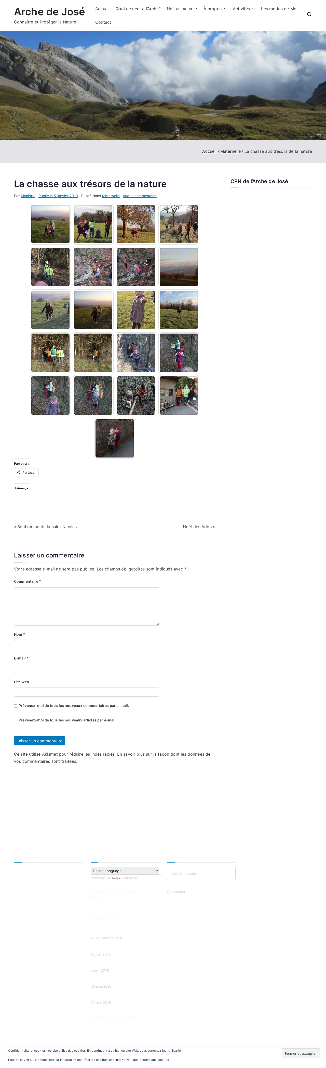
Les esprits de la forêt (32, 878)
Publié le (58, 196)
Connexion (176, 891)
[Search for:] (201, 873)
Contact (103, 22)
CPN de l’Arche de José (259, 181)
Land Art (21, 887)
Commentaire (27, 581)
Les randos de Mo (278, 8)
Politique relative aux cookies (147, 1060)
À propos (212, 8)
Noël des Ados (197, 526)
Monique (28, 196)
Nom (19, 634)
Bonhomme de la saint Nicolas (47, 526)
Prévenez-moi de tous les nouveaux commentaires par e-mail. (74, 705)
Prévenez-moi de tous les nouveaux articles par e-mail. (68, 720)
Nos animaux (179, 8)
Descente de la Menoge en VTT (40, 870)
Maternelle (111, 196)
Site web (21, 682)
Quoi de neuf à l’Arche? (138, 8)
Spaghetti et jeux (28, 895)
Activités (241, 8)
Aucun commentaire (140, 196)
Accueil (102, 8)
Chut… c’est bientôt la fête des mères (46, 904)
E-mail (21, 658)
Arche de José (49, 11)
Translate (129, 878)
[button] (194, 8)
